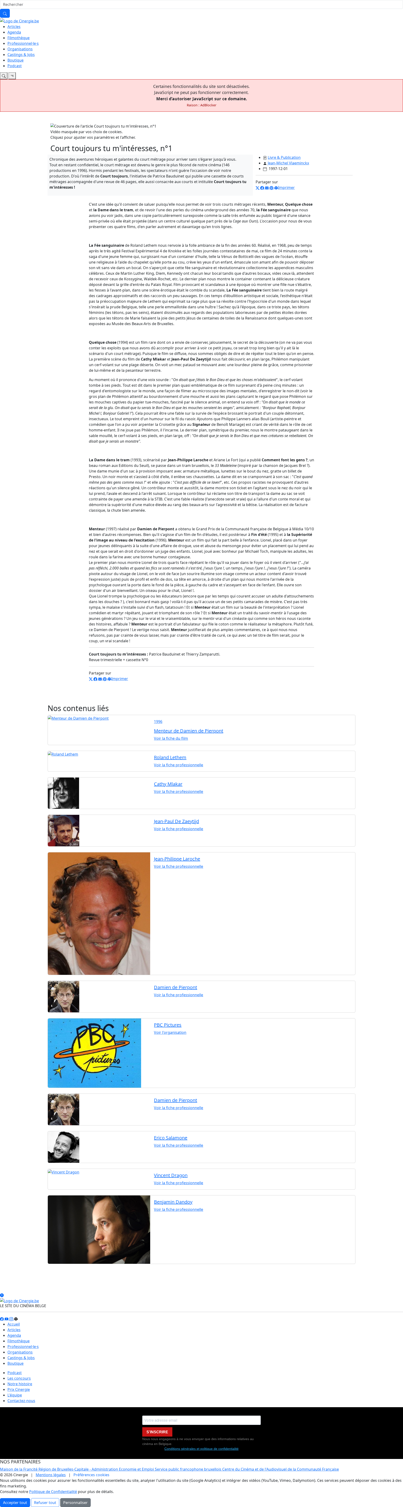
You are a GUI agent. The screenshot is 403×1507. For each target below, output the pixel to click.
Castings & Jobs (21, 54)
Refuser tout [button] (45, 1502)
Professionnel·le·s (23, 43)
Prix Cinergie (18, 1389)
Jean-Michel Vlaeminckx (288, 163)
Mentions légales (51, 1474)
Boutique (15, 60)
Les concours (19, 1378)
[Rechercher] (5, 13)
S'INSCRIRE (157, 1432)
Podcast (14, 65)
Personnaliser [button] (75, 1502)
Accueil (13, 1324)
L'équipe (14, 1395)
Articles (14, 26)
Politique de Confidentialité (53, 1491)
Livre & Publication (284, 157)
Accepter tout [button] (15, 1502)
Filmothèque (18, 37)
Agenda (14, 32)
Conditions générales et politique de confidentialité (201, 1449)
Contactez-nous (21, 1400)
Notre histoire (19, 1383)
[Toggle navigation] (3, 75)
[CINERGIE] (19, 20)
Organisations (20, 49)
